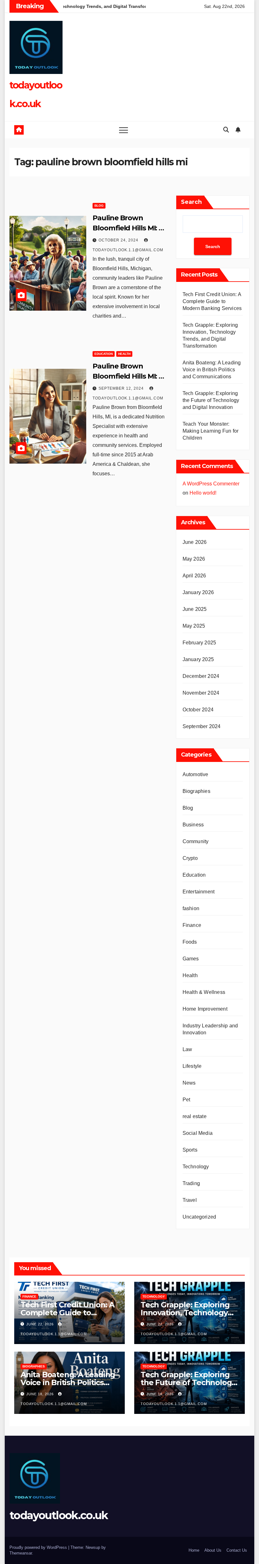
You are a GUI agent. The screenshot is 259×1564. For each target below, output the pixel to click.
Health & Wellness (204, 992)
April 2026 (194, 575)
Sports (190, 1150)
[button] (226, 130)
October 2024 (198, 709)
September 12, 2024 (122, 388)
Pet (186, 1099)
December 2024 (201, 676)
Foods (190, 942)
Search (191, 201)
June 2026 (195, 542)
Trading (191, 1183)
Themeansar (20, 1553)
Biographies (196, 791)
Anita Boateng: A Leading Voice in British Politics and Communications (212, 369)
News (189, 1083)
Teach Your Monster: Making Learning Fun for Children (211, 431)
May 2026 (194, 559)
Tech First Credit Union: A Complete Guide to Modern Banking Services (212, 301)
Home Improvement (205, 1009)
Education (103, 354)
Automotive (195, 774)
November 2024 (201, 693)
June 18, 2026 (40, 1394)
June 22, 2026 (40, 1324)
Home (194, 1550)
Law (187, 1049)
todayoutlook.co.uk (58, 1515)
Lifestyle (192, 1066)
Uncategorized (199, 1217)
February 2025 (199, 642)
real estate (195, 1116)
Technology (196, 1166)
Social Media (198, 1133)
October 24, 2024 (119, 240)
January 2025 (198, 659)
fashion (191, 908)
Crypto (190, 858)
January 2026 (198, 592)
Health (124, 354)
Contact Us (236, 1550)
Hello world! (203, 493)
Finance (192, 925)
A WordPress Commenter (211, 483)
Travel (190, 1200)
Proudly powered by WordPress (38, 1547)
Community (196, 841)
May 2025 (194, 626)
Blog (99, 205)
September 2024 (202, 726)
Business (193, 824)
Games (191, 958)
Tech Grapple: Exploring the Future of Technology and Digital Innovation (211, 400)
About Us (212, 1550)
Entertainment (199, 891)
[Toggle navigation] (123, 130)
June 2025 (195, 609)
